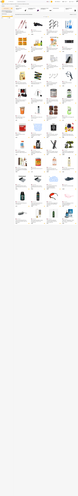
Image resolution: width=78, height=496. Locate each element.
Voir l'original (45, 16)
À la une (74, 14)
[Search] (51, 1)
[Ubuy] (2, 1)
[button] (58, 1)
